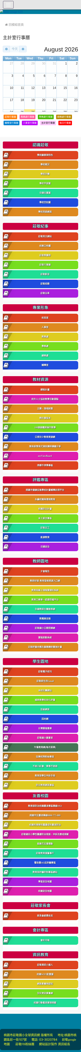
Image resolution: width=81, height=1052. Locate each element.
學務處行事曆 (46, 117)
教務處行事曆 (27, 117)
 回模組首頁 (14, 24)
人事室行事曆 (30, 123)
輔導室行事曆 (11, 123)
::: (4, 17)
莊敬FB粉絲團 (24, 1044)
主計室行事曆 (48, 123)
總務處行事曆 (64, 117)
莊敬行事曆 (10, 117)
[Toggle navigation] (8, 5)
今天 (15, 49)
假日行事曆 (65, 123)
